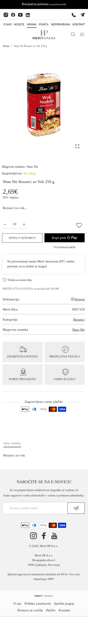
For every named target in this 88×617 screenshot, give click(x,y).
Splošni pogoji (64, 603)
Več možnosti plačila (64, 247)
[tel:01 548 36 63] (73, 14)
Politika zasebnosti (38, 603)
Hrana (6, 46)
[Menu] (82, 34)
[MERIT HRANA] (44, 596)
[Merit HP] (44, 34)
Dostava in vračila (30, 610)
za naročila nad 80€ (57, 4)
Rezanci (79, 319)
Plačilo (51, 610)
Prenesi (79, 299)
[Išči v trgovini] (73, 34)
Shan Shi (32, 166)
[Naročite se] (76, 508)
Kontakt (64, 610)
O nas (17, 603)
